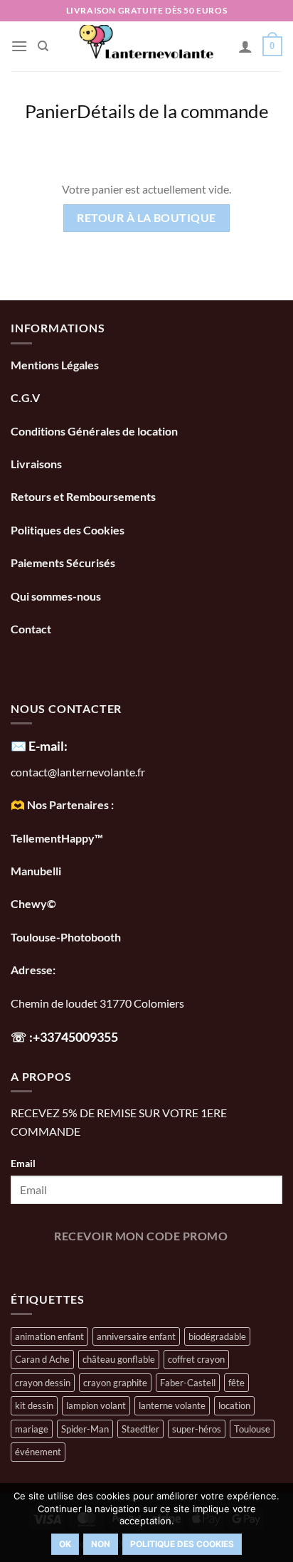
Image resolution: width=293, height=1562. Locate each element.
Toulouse (252, 1429)
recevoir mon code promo (141, 1236)
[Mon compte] (245, 46)
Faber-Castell (187, 1382)
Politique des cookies (182, 1544)
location (234, 1405)
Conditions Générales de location (94, 431)
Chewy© (33, 903)
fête (236, 1382)
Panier (51, 111)
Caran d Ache (42, 1359)
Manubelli (36, 870)
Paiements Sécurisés (63, 562)
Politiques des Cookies (67, 530)
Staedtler (140, 1429)
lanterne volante (172, 1405)
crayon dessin (42, 1382)
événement (38, 1451)
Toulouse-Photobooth (66, 937)
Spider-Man (85, 1429)
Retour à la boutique (146, 217)
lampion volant (96, 1405)
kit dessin (34, 1405)
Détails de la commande (173, 111)
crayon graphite (115, 1382)
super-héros (196, 1429)
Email (23, 1163)
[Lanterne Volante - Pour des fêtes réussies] (147, 46)
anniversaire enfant (136, 1336)
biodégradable (217, 1336)
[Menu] (19, 45)
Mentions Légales (55, 364)
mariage (31, 1429)
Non (100, 1544)
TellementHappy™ (57, 838)
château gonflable (118, 1359)
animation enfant (49, 1336)
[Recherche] (43, 46)
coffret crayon (196, 1359)
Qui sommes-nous (57, 596)
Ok (65, 1544)
